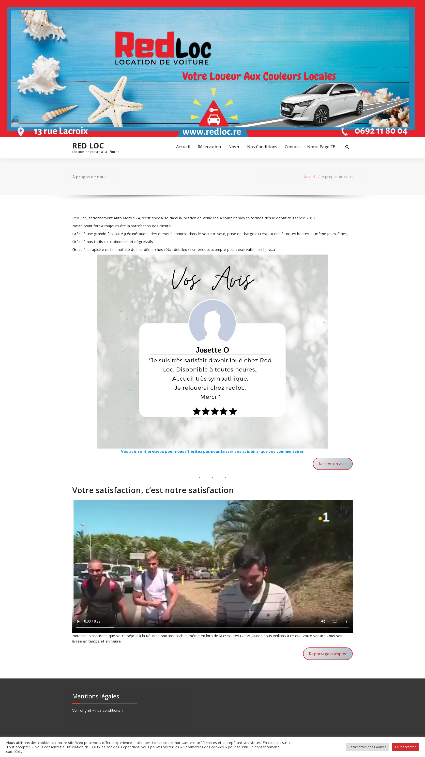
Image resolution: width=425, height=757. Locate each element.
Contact (292, 146)
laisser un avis (333, 464)
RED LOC (88, 145)
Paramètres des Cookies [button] (367, 747)
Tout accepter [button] (405, 747)
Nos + (234, 146)
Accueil (183, 146)
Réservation (209, 146)
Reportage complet (328, 654)
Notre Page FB (321, 146)
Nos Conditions (262, 146)
